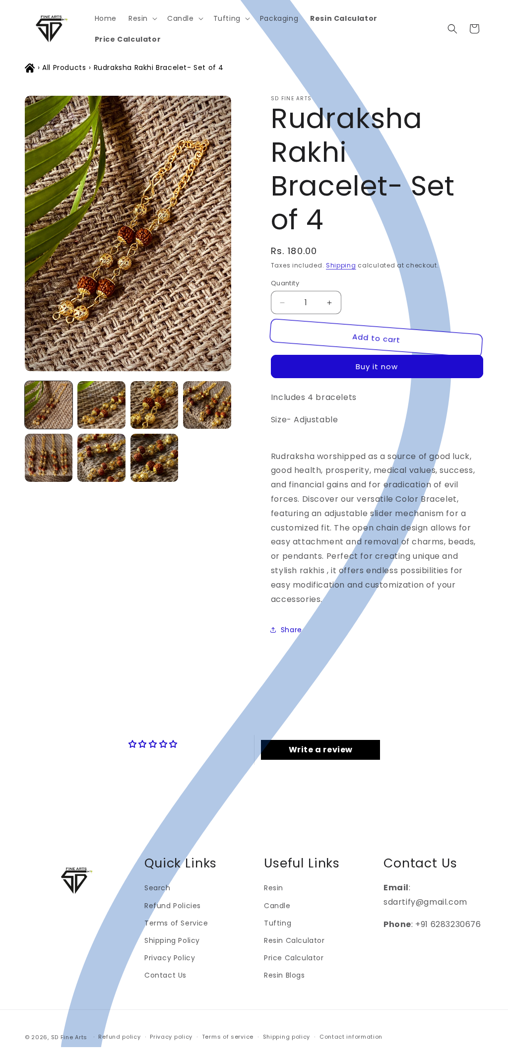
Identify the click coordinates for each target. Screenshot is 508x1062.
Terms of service (228, 1037)
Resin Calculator (294, 940)
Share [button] (291, 630)
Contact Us (165, 975)
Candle (277, 906)
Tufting (277, 923)
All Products (64, 67)
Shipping (341, 265)
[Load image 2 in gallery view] (101, 405)
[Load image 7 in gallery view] (154, 457)
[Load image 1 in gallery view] (48, 405)
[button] (142, 18)
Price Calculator (294, 958)
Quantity (285, 283)
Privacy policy (171, 1037)
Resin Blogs (284, 975)
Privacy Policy (169, 958)
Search (157, 888)
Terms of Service (176, 923)
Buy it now (377, 366)
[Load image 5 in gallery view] (48, 457)
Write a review (321, 749)
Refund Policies (172, 906)
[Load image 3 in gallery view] (154, 405)
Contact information (350, 1037)
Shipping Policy (172, 940)
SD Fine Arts (69, 1037)
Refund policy (119, 1037)
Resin (273, 888)
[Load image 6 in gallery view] (101, 457)
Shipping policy (287, 1037)
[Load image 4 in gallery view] (207, 405)
